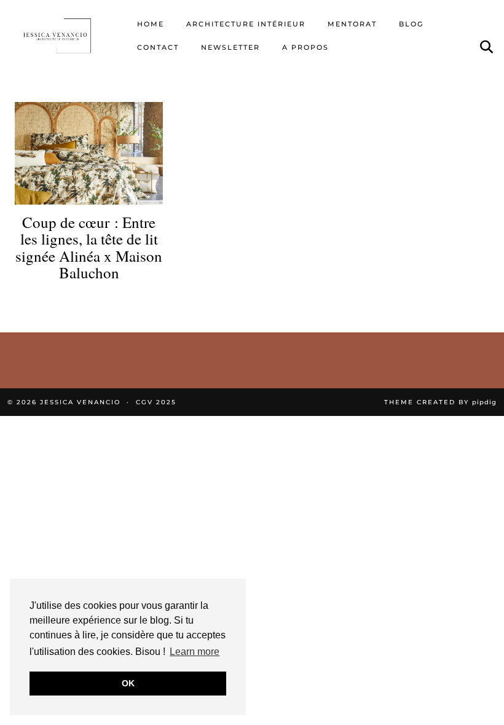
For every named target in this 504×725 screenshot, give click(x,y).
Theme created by (440, 402)
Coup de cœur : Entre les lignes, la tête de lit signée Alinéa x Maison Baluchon (88, 247)
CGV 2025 (156, 402)
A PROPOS (305, 47)
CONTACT (158, 47)
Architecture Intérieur (245, 24)
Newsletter (230, 47)
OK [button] (128, 683)
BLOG (411, 24)
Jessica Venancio (80, 402)
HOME (150, 24)
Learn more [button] (194, 651)
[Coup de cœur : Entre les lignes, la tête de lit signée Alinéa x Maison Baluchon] (89, 153)
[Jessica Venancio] (66, 35)
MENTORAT (352, 24)
